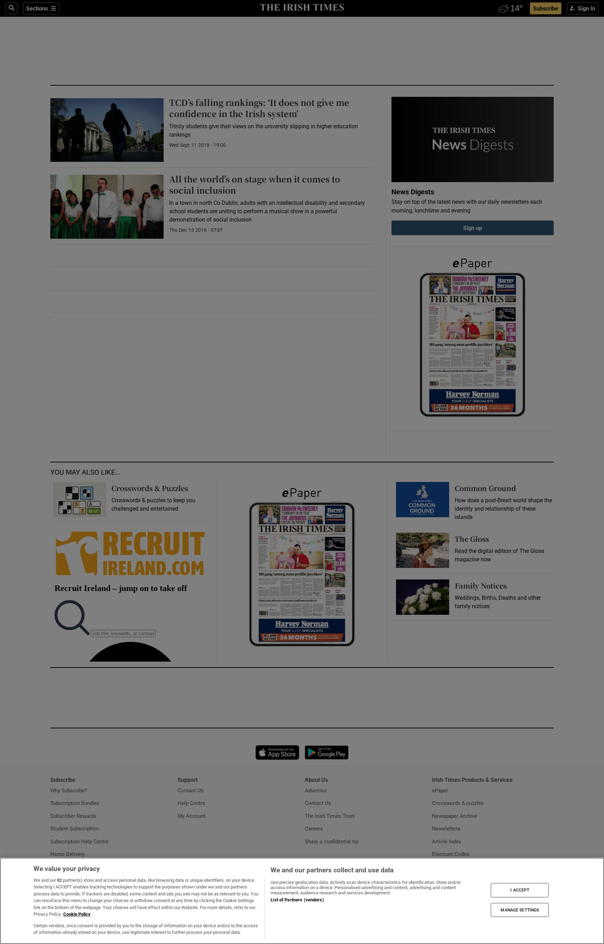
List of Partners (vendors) (297, 899)
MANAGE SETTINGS (520, 909)
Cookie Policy (77, 914)
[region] (302, 901)
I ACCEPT (519, 890)
